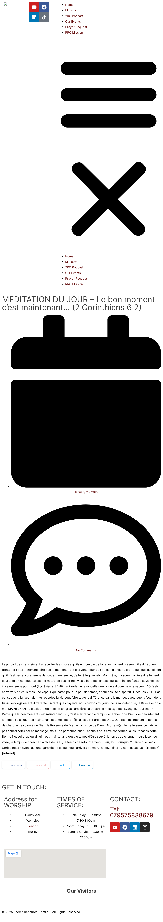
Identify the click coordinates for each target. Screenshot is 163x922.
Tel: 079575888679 (131, 812)
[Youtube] (34, 7)
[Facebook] (44, 7)
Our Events (73, 21)
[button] (108, 147)
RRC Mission (74, 32)
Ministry (71, 10)
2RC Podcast (74, 16)
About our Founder (121, 912)
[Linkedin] (34, 17)
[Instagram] (145, 827)
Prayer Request (76, 27)
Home (69, 5)
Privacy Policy (94, 912)
